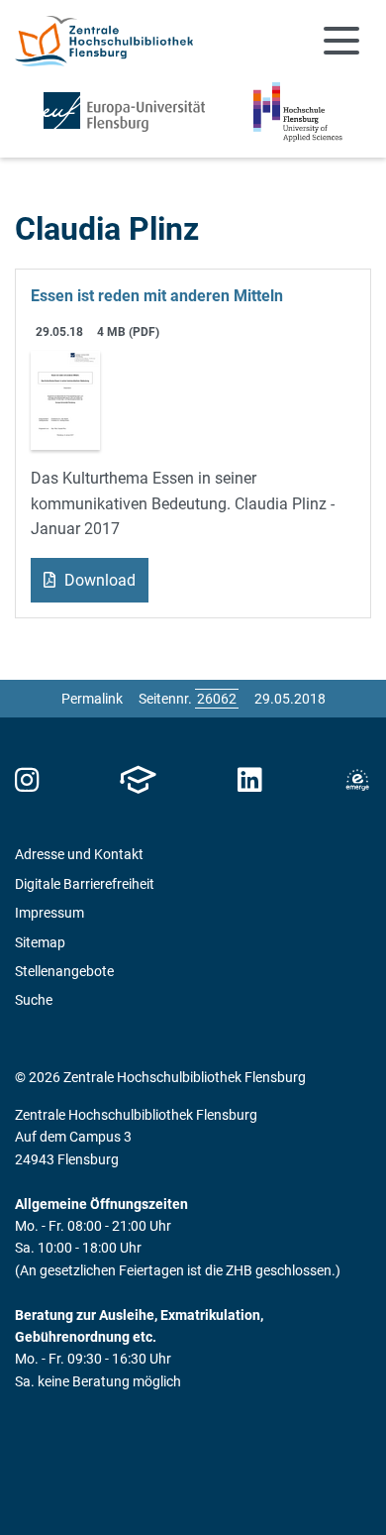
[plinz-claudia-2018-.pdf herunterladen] (65, 398)
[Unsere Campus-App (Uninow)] (137, 780)
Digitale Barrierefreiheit (84, 884)
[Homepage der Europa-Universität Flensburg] (124, 112)
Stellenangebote (64, 971)
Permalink (92, 699)
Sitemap (40, 942)
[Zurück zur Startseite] (104, 41)
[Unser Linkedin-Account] (249, 780)
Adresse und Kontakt (79, 854)
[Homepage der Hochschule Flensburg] (297, 112)
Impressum (49, 913)
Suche (33, 1000)
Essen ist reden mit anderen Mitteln (157, 295)
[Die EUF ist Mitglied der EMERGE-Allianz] (357, 780)
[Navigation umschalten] (341, 40)
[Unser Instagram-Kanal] (27, 780)
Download (98, 580)
